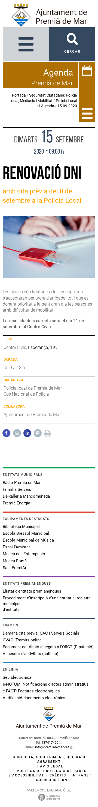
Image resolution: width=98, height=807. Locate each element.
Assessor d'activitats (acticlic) (30, 653)
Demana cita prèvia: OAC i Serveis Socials (41, 633)
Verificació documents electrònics (34, 697)
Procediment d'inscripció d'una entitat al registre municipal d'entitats (47, 604)
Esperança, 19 (41, 347)
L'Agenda (46, 106)
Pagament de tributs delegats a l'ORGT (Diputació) (48, 646)
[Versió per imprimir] (47, 432)
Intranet (81, 775)
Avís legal (51, 766)
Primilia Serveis (17, 489)
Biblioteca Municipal (21, 526)
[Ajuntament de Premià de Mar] (49, 727)
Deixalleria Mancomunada (26, 496)
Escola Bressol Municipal (26, 533)
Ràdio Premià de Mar (22, 482)
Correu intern (52, 780)
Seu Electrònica (17, 677)
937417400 (50, 743)
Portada (19, 95)
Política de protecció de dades (52, 771)
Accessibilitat (28, 775)
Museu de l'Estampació (24, 553)
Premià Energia (16, 503)
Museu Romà (15, 560)
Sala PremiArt (15, 567)
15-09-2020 (67, 106)
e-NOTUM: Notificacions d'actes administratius (45, 684)
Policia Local (66, 100)
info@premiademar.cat (52, 747)
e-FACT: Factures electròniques (31, 691)
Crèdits (58, 775)
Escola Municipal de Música (28, 540)
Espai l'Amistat (16, 547)
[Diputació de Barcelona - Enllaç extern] (49, 797)
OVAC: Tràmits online (22, 640)
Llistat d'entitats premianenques (32, 591)
